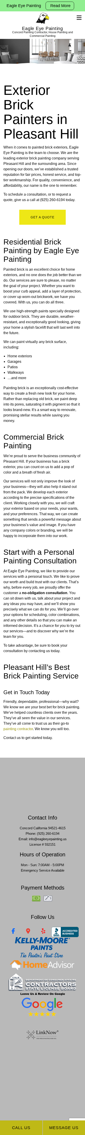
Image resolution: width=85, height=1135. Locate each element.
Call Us (21, 1127)
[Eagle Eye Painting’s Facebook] (13, 932)
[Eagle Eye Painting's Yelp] (43, 932)
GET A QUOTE (42, 217)
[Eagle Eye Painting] (42, 18)
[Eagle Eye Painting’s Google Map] (28, 932)
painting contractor (18, 729)
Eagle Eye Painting (42, 28)
